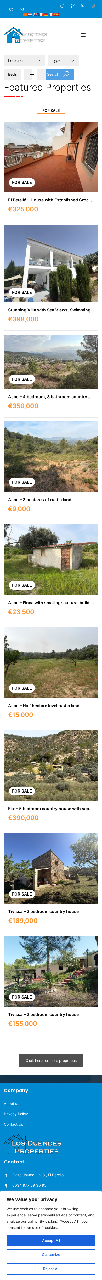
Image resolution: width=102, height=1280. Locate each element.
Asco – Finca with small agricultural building (51, 602)
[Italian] (51, 14)
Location (15, 60)
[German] (45, 14)
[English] (35, 14)
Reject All (51, 1268)
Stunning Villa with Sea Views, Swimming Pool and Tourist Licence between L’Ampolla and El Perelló (51, 310)
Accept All (51, 1240)
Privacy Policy (16, 1114)
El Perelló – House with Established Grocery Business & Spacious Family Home (51, 200)
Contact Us (13, 1124)
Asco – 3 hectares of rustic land (39, 499)
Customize (51, 1254)
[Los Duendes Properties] (25, 35)
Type (56, 60)
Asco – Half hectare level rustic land (44, 705)
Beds (12, 74)
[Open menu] (84, 35)
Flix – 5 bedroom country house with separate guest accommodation (51, 808)
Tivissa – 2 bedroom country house (43, 911)
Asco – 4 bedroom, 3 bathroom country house (51, 396)
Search (53, 74)
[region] (51, 1235)
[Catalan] (24, 14)
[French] (40, 14)
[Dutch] (30, 14)
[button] (51, 1060)
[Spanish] (56, 14)
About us (11, 1103)
